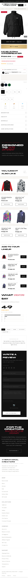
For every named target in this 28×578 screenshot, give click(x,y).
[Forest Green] (9, 85)
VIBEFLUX (4, 505)
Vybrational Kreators (10, 5)
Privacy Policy (5, 558)
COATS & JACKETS (9, 8)
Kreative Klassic (5, 513)
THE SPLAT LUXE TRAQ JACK (13, 275)
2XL (19, 91)
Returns (9, 575)
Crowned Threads (6, 521)
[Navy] (6, 85)
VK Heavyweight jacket (13, 255)
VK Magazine (5, 534)
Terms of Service (6, 561)
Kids (3, 489)
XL (15, 91)
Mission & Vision (6, 531)
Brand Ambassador (7, 537)
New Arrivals (5, 480)
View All (25, 172)
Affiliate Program (6, 540)
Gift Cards (4, 497)
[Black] (2, 84)
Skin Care (4, 542)
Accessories (5, 491)
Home (2, 8)
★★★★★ (7, 63)
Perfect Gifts (5, 494)
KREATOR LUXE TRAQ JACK (12, 265)
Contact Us (5, 545)
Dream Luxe (5, 515)
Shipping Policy (5, 553)
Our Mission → (14, 450)
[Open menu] (25, 5)
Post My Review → (12, 413)
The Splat (4, 507)
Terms (14, 575)
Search (3, 566)
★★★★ (14, 329)
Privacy (3, 575)
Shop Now (7, 204)
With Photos (21, 329)
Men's (3, 483)
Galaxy (3, 510)
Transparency (5, 564)
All (3, 329)
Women (4, 486)
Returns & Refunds (6, 556)
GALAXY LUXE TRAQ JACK (12, 284)
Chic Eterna (5, 518)
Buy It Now (14, 46)
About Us (4, 529)
